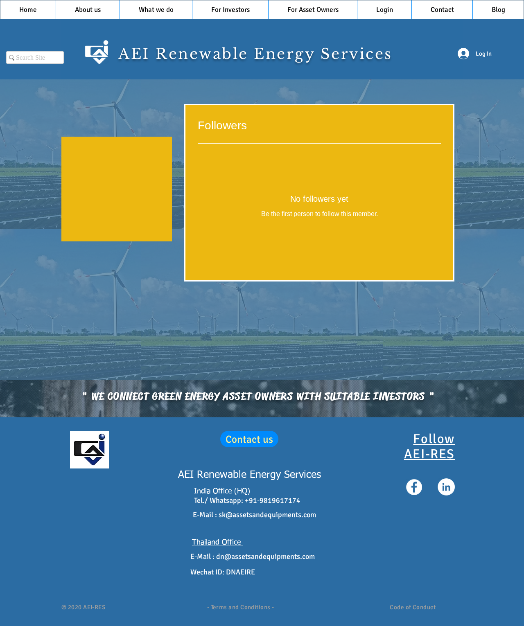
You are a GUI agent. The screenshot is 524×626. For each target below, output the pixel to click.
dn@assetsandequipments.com (265, 556)
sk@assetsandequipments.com (267, 514)
